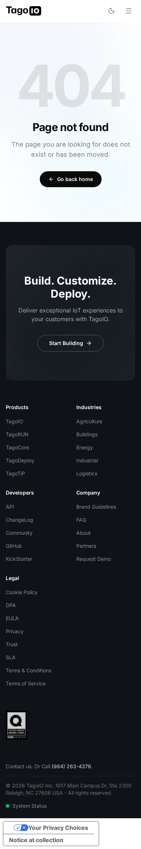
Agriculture (89, 421)
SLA (11, 657)
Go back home (75, 179)
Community (19, 533)
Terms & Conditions (28, 670)
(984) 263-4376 (71, 766)
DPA (11, 605)
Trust (12, 644)
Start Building (66, 343)
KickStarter (19, 559)
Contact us (18, 766)
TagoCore (17, 447)
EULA (12, 618)
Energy (84, 447)
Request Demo (93, 559)
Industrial (87, 460)
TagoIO (14, 421)
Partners (86, 546)
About (83, 533)
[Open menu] (128, 10)
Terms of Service (26, 683)
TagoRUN (17, 434)
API (10, 507)
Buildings (87, 434)
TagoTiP (15, 473)
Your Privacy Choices (58, 827)
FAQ (81, 520)
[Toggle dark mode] (111, 10)
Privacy (15, 631)
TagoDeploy (20, 460)
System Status (29, 806)
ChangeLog (19, 520)
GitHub (14, 546)
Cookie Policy (22, 592)
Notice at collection (36, 840)
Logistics (86, 473)
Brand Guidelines (96, 507)
